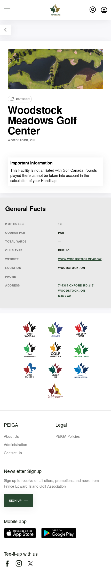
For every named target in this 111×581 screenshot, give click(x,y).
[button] (18, 500)
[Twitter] (30, 563)
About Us (11, 436)
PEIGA (11, 424)
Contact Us (13, 452)
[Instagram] (18, 563)
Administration (15, 444)
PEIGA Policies (68, 436)
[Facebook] (7, 563)
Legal (61, 424)
